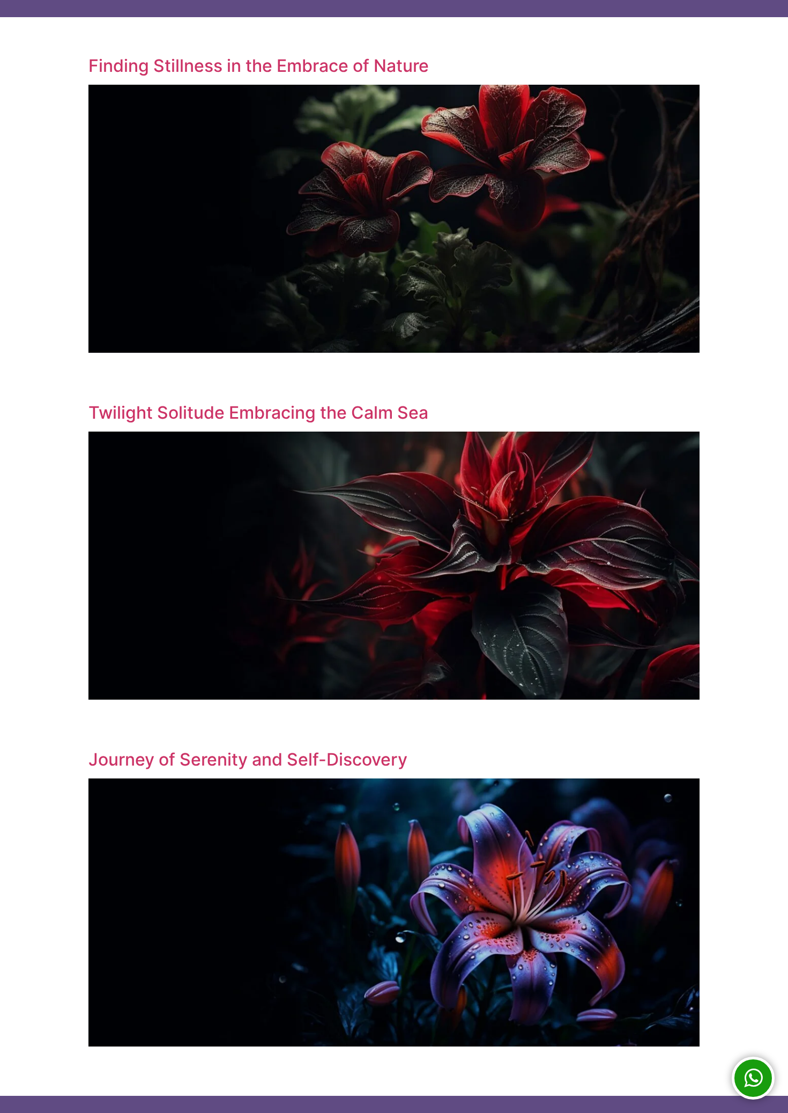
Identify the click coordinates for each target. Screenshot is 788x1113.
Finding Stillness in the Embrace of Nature (258, 65)
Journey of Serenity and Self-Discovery (247, 759)
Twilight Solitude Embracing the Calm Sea (258, 412)
